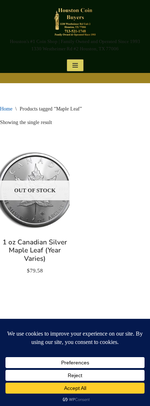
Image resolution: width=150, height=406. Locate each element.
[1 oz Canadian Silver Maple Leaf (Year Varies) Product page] (35, 190)
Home (6, 109)
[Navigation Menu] (75, 65)
